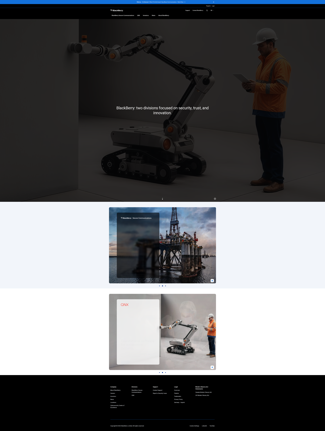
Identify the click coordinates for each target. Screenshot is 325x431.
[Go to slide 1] (159, 286)
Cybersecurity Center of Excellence (117, 406)
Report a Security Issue (160, 393)
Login (213, 6)
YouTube (212, 426)
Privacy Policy (178, 399)
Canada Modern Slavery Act (203, 392)
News (153, 15)
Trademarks (177, 396)
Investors (146, 15)
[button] (162, 110)
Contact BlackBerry (198, 10)
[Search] (207, 10)
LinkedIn (204, 426)
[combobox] (212, 10)
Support (187, 10)
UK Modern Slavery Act (202, 395)
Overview (177, 390)
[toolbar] (162, 285)
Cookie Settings (194, 426)
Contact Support (157, 390)
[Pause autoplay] (212, 280)
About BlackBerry (163, 15)
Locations (113, 402)
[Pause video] (214, 198)
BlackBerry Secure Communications (123, 15)
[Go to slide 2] (162, 286)
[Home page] (128, 10)
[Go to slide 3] (166, 286)
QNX (138, 15)
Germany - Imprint (179, 402)
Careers (112, 393)
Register (208, 6)
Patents (176, 393)
